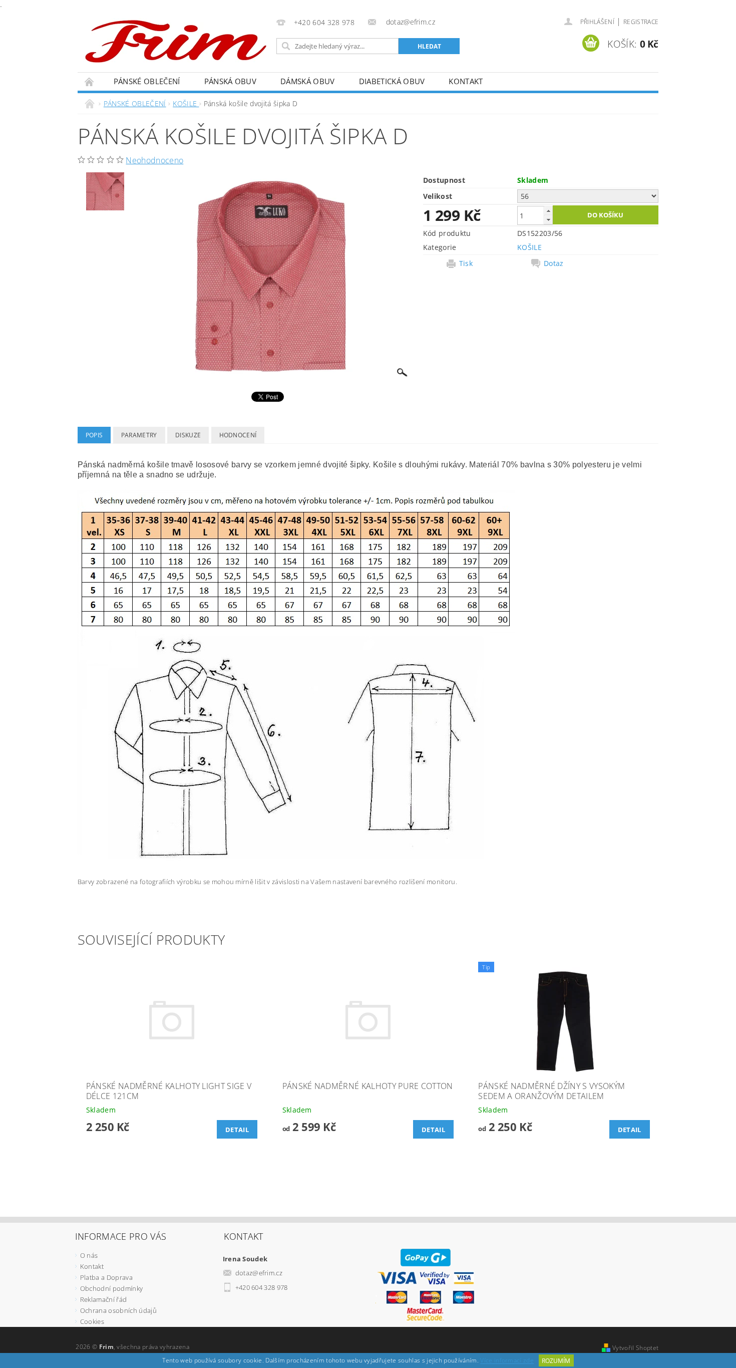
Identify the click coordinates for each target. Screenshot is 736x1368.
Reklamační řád (103, 1299)
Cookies (92, 1321)
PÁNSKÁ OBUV (230, 81)
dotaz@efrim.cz (259, 1272)
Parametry (139, 435)
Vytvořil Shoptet (635, 1347)
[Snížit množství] (548, 219)
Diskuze (188, 435)
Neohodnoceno (154, 160)
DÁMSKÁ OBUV (307, 81)
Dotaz (554, 263)
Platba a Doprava (106, 1277)
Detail (237, 1129)
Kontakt (466, 81)
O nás (89, 1255)
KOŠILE (529, 247)
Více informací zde (507, 1360)
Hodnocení (238, 435)
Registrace (640, 22)
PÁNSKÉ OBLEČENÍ (147, 81)
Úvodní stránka (90, 81)
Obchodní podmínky (111, 1288)
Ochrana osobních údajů (118, 1310)
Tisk (466, 263)
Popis (94, 435)
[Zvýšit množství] (548, 210)
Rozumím (556, 1360)
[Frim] (175, 40)
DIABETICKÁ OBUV (392, 81)
